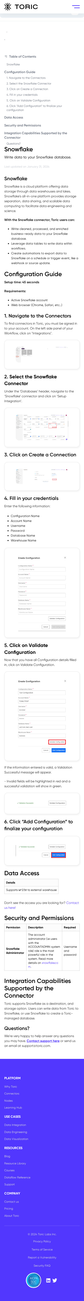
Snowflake (13, 64)
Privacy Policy (42, 1241)
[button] (76, 7)
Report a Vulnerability (42, 1257)
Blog (7, 1156)
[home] (21, 7)
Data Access (13, 117)
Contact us (11, 1201)
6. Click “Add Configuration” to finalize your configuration (34, 108)
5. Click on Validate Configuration (28, 100)
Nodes (8, 1100)
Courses (9, 1170)
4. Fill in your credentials (22, 94)
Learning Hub (13, 1107)
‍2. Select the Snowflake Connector (29, 83)
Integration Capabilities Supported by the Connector (35, 135)
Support (9, 1184)
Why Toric (10, 1086)
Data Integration (15, 1124)
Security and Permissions (22, 125)
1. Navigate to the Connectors (26, 77)
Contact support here (43, 1041)
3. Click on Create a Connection (27, 89)
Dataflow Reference (17, 1177)
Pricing (8, 1208)
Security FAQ (42, 1265)
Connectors (11, 1093)
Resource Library (15, 1163)
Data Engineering (15, 1132)
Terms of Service (42, 1249)
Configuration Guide (19, 72)
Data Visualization (16, 1139)
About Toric (11, 1215)
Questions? (14, 143)
